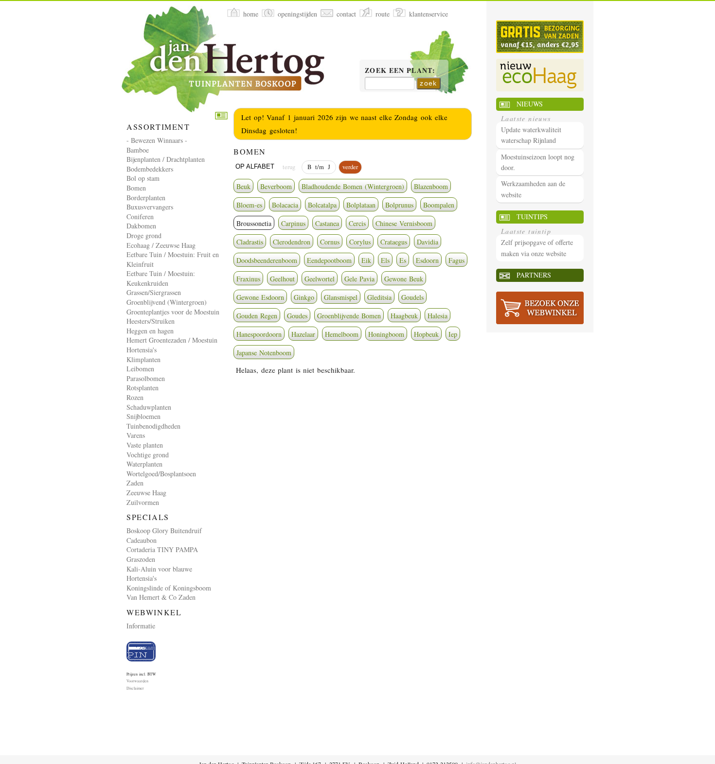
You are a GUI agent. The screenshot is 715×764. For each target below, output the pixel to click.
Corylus (360, 241)
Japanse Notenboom (263, 352)
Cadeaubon (141, 540)
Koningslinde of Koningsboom (168, 587)
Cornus (330, 241)
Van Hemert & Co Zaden (161, 597)
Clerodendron (291, 241)
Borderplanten (145, 197)
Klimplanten (143, 359)
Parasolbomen (145, 378)
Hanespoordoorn (259, 334)
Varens (135, 435)
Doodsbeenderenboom (266, 260)
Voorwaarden (137, 680)
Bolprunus (399, 204)
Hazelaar (303, 334)
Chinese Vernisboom (403, 223)
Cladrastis (249, 241)
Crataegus (393, 241)
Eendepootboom (329, 260)
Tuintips (532, 216)
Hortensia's (141, 349)
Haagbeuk (404, 315)
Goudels (412, 297)
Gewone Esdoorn (260, 297)
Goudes (297, 315)
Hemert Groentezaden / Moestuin (171, 340)
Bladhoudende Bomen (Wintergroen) (353, 186)
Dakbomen (141, 225)
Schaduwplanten (148, 407)
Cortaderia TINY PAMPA (162, 549)
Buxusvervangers (149, 206)
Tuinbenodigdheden (153, 426)
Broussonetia (253, 223)
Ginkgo (304, 297)
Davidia (427, 241)
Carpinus (293, 223)
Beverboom (276, 186)
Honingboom (386, 334)
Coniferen (140, 216)
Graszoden (140, 559)
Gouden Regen (256, 315)
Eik (366, 260)
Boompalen (438, 204)
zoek (428, 83)
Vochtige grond (147, 454)
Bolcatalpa (322, 204)
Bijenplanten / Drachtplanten (165, 159)
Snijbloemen (143, 416)
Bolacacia (285, 204)
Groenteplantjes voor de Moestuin (172, 311)
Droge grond (143, 235)
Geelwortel (319, 278)
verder (350, 167)
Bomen (136, 187)
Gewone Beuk (403, 278)
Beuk (243, 186)
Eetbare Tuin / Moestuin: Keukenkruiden (160, 278)
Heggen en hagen (150, 330)
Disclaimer (135, 688)
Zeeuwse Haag (146, 492)
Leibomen (140, 368)
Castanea (327, 223)
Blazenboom (431, 186)
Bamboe (137, 150)
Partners (534, 274)
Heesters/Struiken (150, 321)
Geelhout (282, 278)
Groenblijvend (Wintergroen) (166, 302)
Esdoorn (427, 260)
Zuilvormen (142, 502)
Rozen (134, 397)
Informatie (140, 625)
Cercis (357, 223)
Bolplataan (360, 204)
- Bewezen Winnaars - (156, 140)
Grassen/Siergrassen (153, 292)
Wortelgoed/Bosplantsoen (161, 473)
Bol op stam (143, 178)
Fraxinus (248, 278)
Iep (452, 334)
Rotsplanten (142, 387)
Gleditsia (379, 297)
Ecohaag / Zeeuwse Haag (161, 245)
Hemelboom (341, 334)
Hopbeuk (426, 334)
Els (385, 260)
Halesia (437, 315)
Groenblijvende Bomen (349, 315)
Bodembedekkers (149, 169)
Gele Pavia (359, 278)
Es (402, 260)
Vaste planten (144, 445)
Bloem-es (249, 204)
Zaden (134, 482)
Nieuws (530, 103)
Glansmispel (341, 297)
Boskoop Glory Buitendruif (164, 530)
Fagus (456, 260)
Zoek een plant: (400, 71)
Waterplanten (144, 464)
